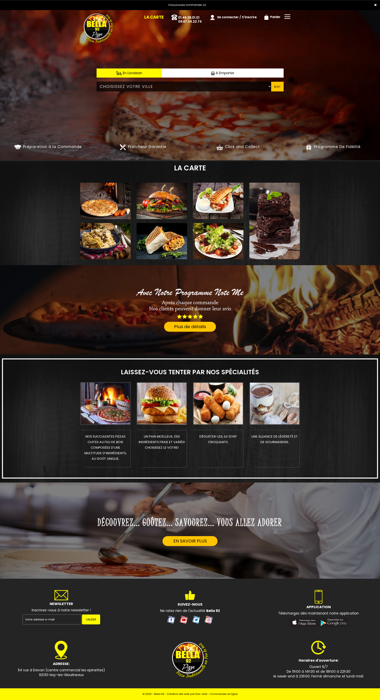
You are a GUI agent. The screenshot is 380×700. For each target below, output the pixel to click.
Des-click (201, 694)
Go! (277, 87)
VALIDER (91, 619)
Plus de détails (190, 327)
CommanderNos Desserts (274, 402)
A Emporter (224, 73)
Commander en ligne (224, 694)
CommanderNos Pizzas (105, 402)
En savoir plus (190, 541)
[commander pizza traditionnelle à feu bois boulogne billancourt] (95, 16)
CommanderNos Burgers (161, 402)
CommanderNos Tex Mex (218, 402)
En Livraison (132, 73)
